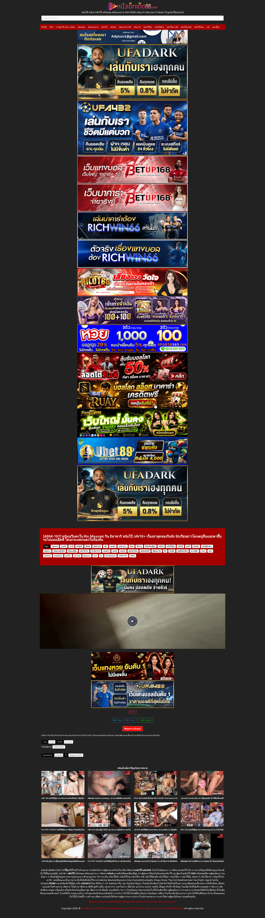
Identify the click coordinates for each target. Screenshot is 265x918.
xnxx (203, 551)
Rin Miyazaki (110, 556)
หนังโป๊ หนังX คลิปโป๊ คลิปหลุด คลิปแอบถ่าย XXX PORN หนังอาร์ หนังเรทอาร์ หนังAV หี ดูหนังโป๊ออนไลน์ (132, 908)
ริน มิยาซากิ (96, 551)
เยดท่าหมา (123, 546)
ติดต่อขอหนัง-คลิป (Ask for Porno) (140, 901)
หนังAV (113, 27)
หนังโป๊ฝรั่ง (159, 27)
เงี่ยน (131, 546)
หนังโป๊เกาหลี (172, 27)
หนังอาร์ (137, 27)
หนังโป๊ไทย (199, 27)
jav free (77, 556)
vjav (210, 551)
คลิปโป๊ (104, 27)
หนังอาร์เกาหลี (125, 27)
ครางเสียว (194, 551)
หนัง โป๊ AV (84, 551)
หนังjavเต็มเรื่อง (59, 551)
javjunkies (58, 556)
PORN (44, 27)
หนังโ (188, 546)
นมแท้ (114, 551)
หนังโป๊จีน (148, 27)
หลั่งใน (161, 546)
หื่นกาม (139, 546)
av (101, 556)
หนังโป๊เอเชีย (186, 27)
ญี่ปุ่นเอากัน (157, 551)
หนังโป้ (180, 546)
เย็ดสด (87, 546)
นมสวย (122, 551)
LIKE (133, 712)
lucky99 (59, 755)
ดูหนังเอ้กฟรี (145, 551)
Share (118, 720)
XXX (51, 27)
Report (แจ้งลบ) (132, 728)
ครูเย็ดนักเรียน (182, 551)
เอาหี (71, 546)
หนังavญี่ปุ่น (72, 551)
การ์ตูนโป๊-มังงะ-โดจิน (65, 27)
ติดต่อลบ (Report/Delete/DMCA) (105, 901)
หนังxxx (47, 551)
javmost (47, 556)
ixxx (95, 556)
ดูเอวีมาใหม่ (133, 551)
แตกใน (63, 546)
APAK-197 (123, 556)
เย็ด (105, 546)
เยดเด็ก (112, 546)
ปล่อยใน (106, 551)
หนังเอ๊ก (196, 546)
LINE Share (145, 720)
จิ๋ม (165, 551)
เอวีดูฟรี (79, 546)
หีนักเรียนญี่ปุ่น (150, 546)
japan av (87, 556)
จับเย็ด (171, 551)
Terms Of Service (167, 901)
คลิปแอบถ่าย (93, 27)
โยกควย (55, 546)
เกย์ (207, 27)
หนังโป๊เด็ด (171, 546)
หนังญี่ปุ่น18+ (207, 546)
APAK (132, 556)
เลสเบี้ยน (216, 27)
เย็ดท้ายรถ (97, 546)
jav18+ (68, 556)
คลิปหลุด (81, 27)
